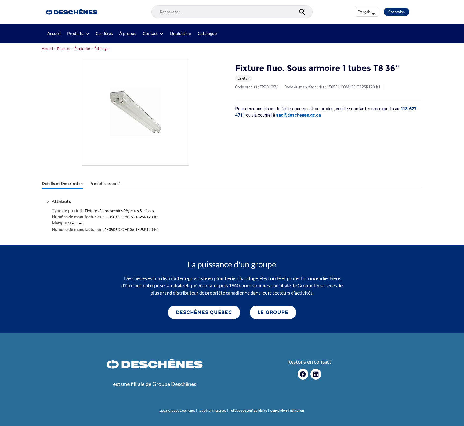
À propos (127, 33)
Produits (75, 33)
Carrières (104, 33)
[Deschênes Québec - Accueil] (71, 12)
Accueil (54, 33)
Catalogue (207, 33)
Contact (150, 33)
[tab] (62, 183)
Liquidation (180, 33)
